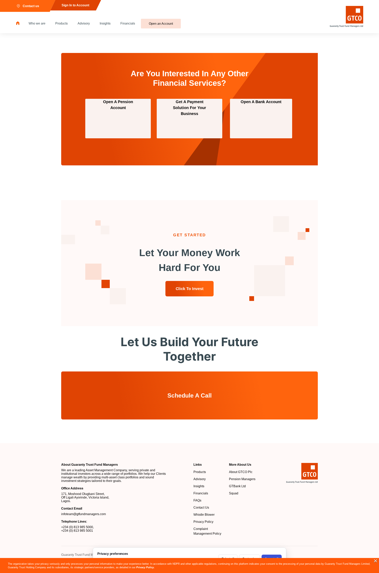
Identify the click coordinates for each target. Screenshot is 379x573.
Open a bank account (261, 102)
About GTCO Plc (240, 472)
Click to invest (190, 288)
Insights (105, 23)
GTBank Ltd (237, 486)
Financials (127, 23)
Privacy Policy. (145, 567)
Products (61, 23)
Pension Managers (242, 479)
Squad (233, 493)
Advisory (84, 23)
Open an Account (161, 23)
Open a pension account (118, 105)
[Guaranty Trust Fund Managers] (302, 473)
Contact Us (201, 507)
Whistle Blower (204, 514)
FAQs (197, 500)
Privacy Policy (203, 521)
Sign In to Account (75, 5)
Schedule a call (189, 395)
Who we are (37, 23)
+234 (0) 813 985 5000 (77, 527)
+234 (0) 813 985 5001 (77, 530)
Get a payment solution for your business (189, 108)
